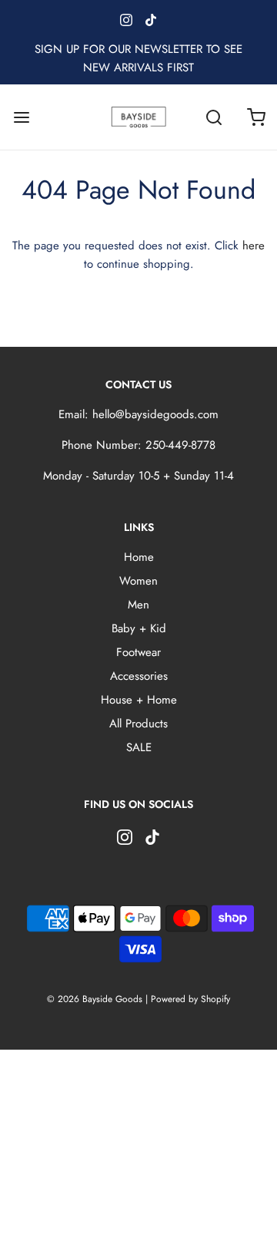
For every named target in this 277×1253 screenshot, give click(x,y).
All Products (138, 723)
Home (139, 557)
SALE (139, 747)
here (253, 245)
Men (138, 604)
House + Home (139, 699)
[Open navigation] (21, 117)
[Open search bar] (213, 117)
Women (138, 580)
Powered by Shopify (190, 999)
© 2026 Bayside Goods (94, 999)
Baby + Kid (139, 628)
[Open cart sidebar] (256, 117)
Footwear (138, 652)
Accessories (139, 676)
